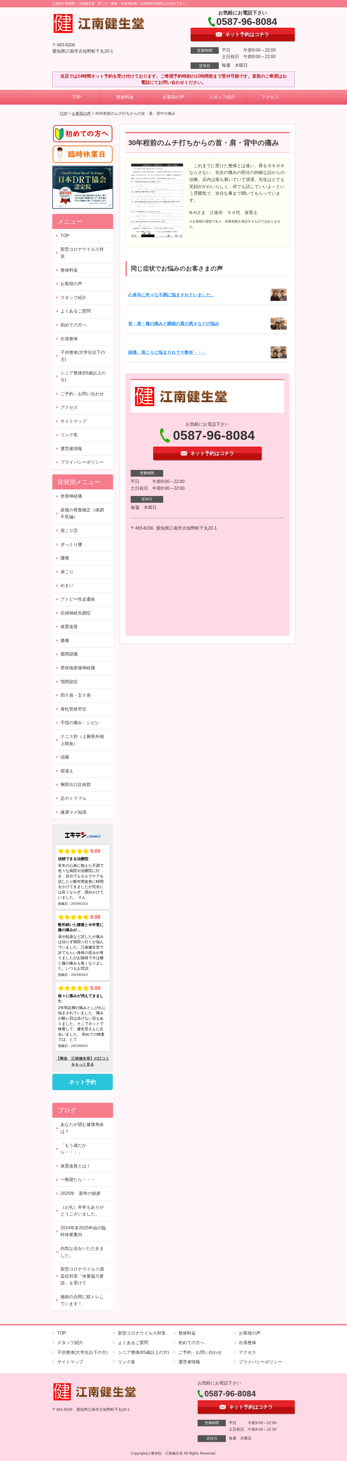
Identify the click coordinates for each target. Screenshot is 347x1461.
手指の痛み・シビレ (79, 722)
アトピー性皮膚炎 (77, 599)
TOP (76, 97)
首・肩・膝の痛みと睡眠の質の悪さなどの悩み (173, 323)
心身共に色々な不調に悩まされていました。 (171, 294)
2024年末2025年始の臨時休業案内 (83, 1231)
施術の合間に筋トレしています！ (82, 1300)
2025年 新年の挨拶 (80, 1193)
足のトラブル (73, 798)
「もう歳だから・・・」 (73, 1149)
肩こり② (69, 530)
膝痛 (64, 640)
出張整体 (69, 338)
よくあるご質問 (75, 311)
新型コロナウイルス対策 (82, 253)
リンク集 (69, 434)
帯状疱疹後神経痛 (77, 668)
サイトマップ (73, 421)
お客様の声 (173, 97)
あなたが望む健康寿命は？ (82, 1128)
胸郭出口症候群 (75, 784)
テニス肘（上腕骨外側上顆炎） (82, 740)
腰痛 (64, 558)
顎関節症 (69, 681)
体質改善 (69, 626)
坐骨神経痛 (71, 496)
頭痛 (64, 757)
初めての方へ (73, 325)
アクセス (270, 97)
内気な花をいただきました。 (82, 1252)
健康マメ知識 (73, 812)
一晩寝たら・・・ (77, 1179)
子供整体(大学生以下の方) (82, 356)
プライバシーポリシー (82, 462)
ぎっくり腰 (71, 544)
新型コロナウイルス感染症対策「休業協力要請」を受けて (82, 1276)
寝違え (66, 771)
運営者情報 (71, 448)
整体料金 (125, 97)
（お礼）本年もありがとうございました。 (82, 1211)
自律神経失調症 (75, 613)
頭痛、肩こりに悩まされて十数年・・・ (167, 352)
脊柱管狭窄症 (73, 709)
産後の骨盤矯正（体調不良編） (82, 513)
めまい (66, 585)
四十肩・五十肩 (75, 695)
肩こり (66, 571)
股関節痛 (69, 654)
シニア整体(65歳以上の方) (83, 376)
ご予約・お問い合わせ (82, 393)
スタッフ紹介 (222, 97)
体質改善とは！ (75, 1166)
